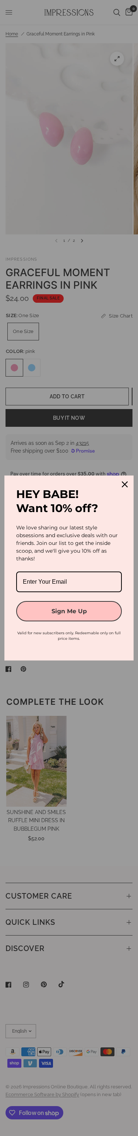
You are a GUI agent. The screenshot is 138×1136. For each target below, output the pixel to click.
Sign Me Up (69, 611)
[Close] (125, 484)
